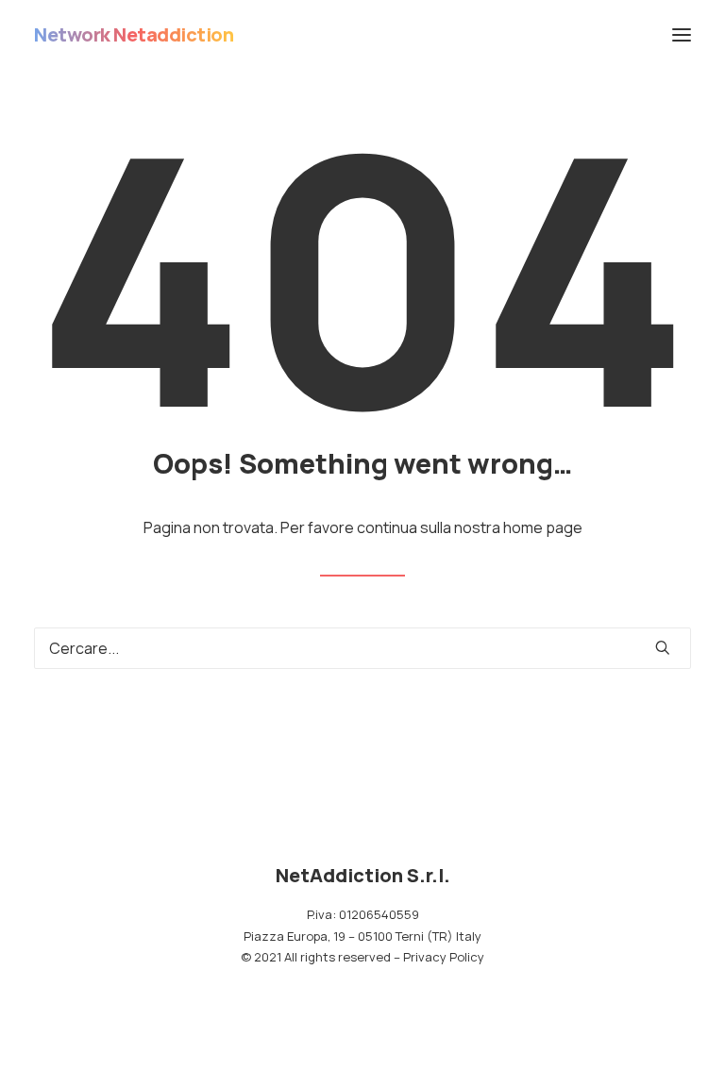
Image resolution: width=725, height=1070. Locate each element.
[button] (681, 35)
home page (542, 527)
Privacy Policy (443, 956)
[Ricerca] (362, 648)
